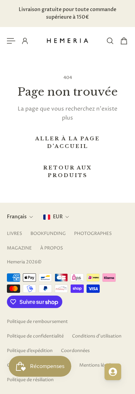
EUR (58, 216)
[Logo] (67, 41)
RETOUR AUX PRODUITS (67, 171)
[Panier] (124, 41)
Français (17, 216)
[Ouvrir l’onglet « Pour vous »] (113, 372)
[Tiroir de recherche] (110, 41)
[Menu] (11, 41)
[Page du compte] (25, 41)
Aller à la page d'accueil (67, 142)
